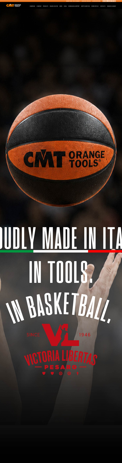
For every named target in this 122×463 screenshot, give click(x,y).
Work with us (94, 6)
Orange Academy (111, 6)
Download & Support (73, 6)
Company (39, 6)
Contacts (102, 6)
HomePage (32, 6)
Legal (65, 6)
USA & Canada (76, 1)
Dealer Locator (54, 6)
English (89, 1)
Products (45, 6)
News (60, 6)
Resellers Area (96, 1)
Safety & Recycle (85, 6)
